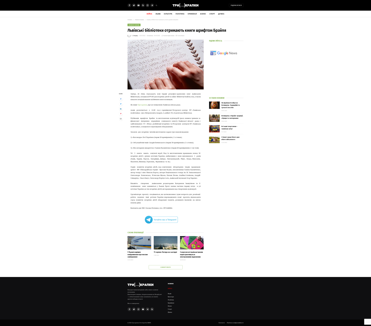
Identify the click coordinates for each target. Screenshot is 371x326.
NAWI (149, 323)
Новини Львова (134, 25)
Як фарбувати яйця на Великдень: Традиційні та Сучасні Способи (230, 105)
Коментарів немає (168, 35)
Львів (158, 14)
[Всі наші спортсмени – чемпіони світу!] (214, 128)
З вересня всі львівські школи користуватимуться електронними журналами (191, 254)
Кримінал (192, 14)
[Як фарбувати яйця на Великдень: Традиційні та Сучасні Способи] (214, 105)
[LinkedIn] (121, 109)
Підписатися (236, 5)
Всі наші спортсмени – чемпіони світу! (229, 127)
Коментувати (165, 267)
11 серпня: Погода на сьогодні (165, 252)
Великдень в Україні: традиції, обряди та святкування (232, 117)
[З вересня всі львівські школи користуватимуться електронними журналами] (192, 242)
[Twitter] (121, 104)
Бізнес (203, 14)
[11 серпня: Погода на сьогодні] (165, 242)
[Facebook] (121, 99)
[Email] (121, 119)
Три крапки (142, 105)
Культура (168, 14)
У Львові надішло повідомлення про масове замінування (138, 254)
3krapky (135, 35)
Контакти (222, 323)
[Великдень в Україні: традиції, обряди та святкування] (214, 118)
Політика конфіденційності (235, 323)
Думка (221, 14)
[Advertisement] (226, 78)
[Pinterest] (121, 114)
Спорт (212, 14)
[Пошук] (156, 5)
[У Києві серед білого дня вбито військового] (214, 139)
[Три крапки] (185, 5)
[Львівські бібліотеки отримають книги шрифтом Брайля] (166, 64)
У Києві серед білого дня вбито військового (230, 138)
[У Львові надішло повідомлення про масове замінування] (139, 242)
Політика (180, 14)
